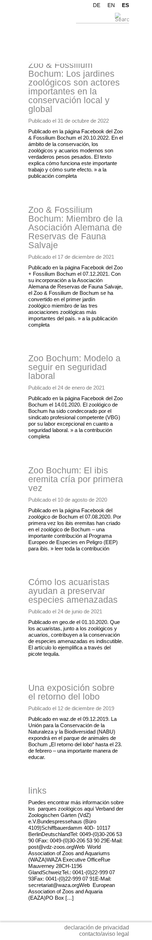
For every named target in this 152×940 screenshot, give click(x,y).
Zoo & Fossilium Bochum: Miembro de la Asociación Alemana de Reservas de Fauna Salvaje (75, 227)
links (37, 790)
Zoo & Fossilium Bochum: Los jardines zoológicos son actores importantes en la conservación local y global (74, 87)
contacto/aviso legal (104, 934)
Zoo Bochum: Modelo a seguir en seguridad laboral (74, 367)
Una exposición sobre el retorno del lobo (71, 692)
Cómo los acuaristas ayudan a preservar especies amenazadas (73, 591)
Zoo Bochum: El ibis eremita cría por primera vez (75, 479)
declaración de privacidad (96, 927)
